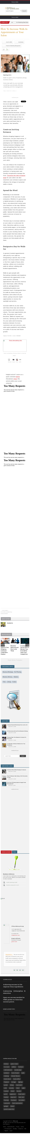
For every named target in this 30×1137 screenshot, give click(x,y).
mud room (19, 1085)
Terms (22, 1126)
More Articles (15, 750)
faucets (19, 1091)
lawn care (21, 1097)
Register (6, 1130)
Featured (8, 45)
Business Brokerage (8, 672)
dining (11, 1085)
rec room (6, 1067)
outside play (18, 1070)
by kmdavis (20, 42)
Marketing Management (15, 45)
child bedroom (8, 1070)
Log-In (11, 1130)
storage (14, 1082)
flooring (6, 1100)
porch (5, 1094)
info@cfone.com (15, 935)
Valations (16, 676)
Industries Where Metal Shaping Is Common (16, 769)
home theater (15, 1073)
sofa (5, 1088)
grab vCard (14, 941)
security (11, 1088)
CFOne (4, 1126)
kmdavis (10, 623)
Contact (14, 681)
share (15, 379)
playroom (13, 1097)
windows (6, 1073)
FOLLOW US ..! (9, 954)
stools (12, 1106)
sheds (12, 1091)
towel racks (21, 1094)
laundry (6, 1097)
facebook (11, 94)
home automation (17, 1103)
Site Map (15, 1128)
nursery (6, 1091)
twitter (7, 94)
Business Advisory (7, 676)
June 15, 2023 (9, 42)
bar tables (21, 1100)
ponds (5, 1085)
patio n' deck (14, 1064)
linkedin (4, 94)
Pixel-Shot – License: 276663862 (13, 335)
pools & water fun (9, 1109)
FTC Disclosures (8, 1128)
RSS (25, 1128)
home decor (7, 1079)
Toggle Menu (14, 2)
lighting (20, 1082)
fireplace (6, 1082)
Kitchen (6, 1064)
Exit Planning (17, 672)
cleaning (6, 1076)
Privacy (17, 1126)
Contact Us (20, 1128)
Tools (4, 681)
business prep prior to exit (12, 885)
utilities (14, 1067)
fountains (13, 1100)
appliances (13, 1094)
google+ (21, 597)
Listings (9, 681)
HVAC (17, 1088)
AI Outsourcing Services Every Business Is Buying (17, 731)
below (18, 376)
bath (23, 1073)
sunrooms (7, 1103)
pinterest (14, 94)
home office (16, 1079)
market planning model (11, 882)
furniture (20, 1067)
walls (23, 1088)
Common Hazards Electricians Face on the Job (17, 724)
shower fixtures (15, 1076)
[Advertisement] (15, 568)
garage (6, 1106)
